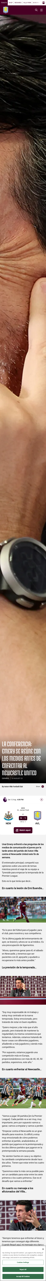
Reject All (23, 1269)
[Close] (43, 1249)
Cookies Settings (23, 1262)
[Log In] (43, 2)
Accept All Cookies (23, 1276)
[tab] (4, 2)
